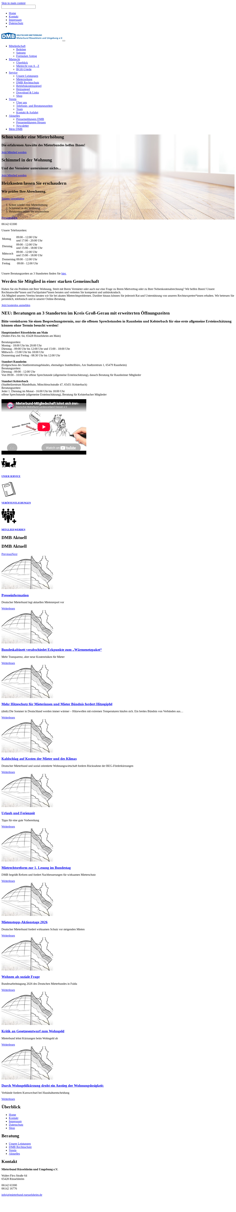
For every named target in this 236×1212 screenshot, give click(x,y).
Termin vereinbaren (12, 198)
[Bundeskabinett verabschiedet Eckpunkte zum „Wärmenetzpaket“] (27, 642)
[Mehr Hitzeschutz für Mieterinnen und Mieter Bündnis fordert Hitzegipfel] (27, 697)
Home (12, 13)
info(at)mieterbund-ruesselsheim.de (21, 1194)
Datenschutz (16, 23)
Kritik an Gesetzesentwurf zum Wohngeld (32, 1031)
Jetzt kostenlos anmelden (15, 305)
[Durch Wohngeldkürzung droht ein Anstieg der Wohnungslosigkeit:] (27, 1078)
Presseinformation (15, 595)
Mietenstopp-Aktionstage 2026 (24, 922)
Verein (12, 1150)
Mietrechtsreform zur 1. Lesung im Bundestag (36, 868)
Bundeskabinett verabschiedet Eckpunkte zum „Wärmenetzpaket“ (51, 650)
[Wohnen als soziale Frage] (27, 969)
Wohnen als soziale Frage (20, 977)
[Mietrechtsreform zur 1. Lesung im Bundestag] (27, 860)
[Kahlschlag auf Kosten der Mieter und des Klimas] (27, 751)
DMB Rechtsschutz (20, 1147)
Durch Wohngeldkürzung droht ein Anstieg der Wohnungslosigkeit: (52, 1085)
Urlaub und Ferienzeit (18, 813)
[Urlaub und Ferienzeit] (27, 806)
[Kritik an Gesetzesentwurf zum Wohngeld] (27, 1023)
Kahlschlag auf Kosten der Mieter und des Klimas (39, 759)
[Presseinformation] (27, 588)
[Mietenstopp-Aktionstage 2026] (27, 914)
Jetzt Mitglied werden (14, 152)
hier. (63, 273)
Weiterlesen (8, 608)
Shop (12, 1128)
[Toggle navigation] (63, 40)
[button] (6, 217)
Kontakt (13, 16)
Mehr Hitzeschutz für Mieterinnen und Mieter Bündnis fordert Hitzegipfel (56, 704)
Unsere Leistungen (20, 1143)
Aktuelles (14, 1153)
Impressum (15, 19)
